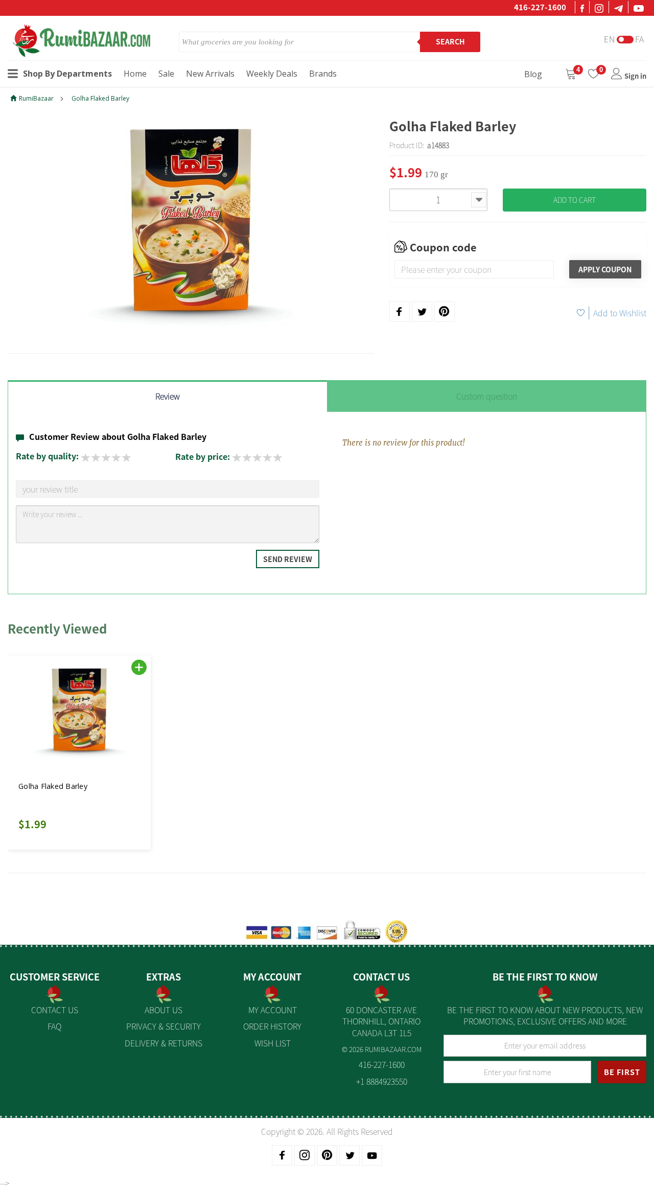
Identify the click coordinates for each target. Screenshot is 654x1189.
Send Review (287, 559)
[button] (31, 746)
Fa (639, 39)
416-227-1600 (540, 7)
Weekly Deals (271, 73)
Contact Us (54, 1010)
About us (163, 1010)
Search (450, 41)
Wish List (272, 1043)
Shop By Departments (67, 73)
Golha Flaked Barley (100, 98)
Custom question (486, 396)
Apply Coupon (605, 269)
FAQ (54, 1026)
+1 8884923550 (381, 1081)
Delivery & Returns (163, 1043)
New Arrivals (210, 73)
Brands (323, 73)
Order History (272, 1026)
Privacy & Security (163, 1026)
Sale (166, 73)
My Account (272, 1010)
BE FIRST (622, 1072)
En (609, 39)
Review (167, 396)
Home (135, 73)
